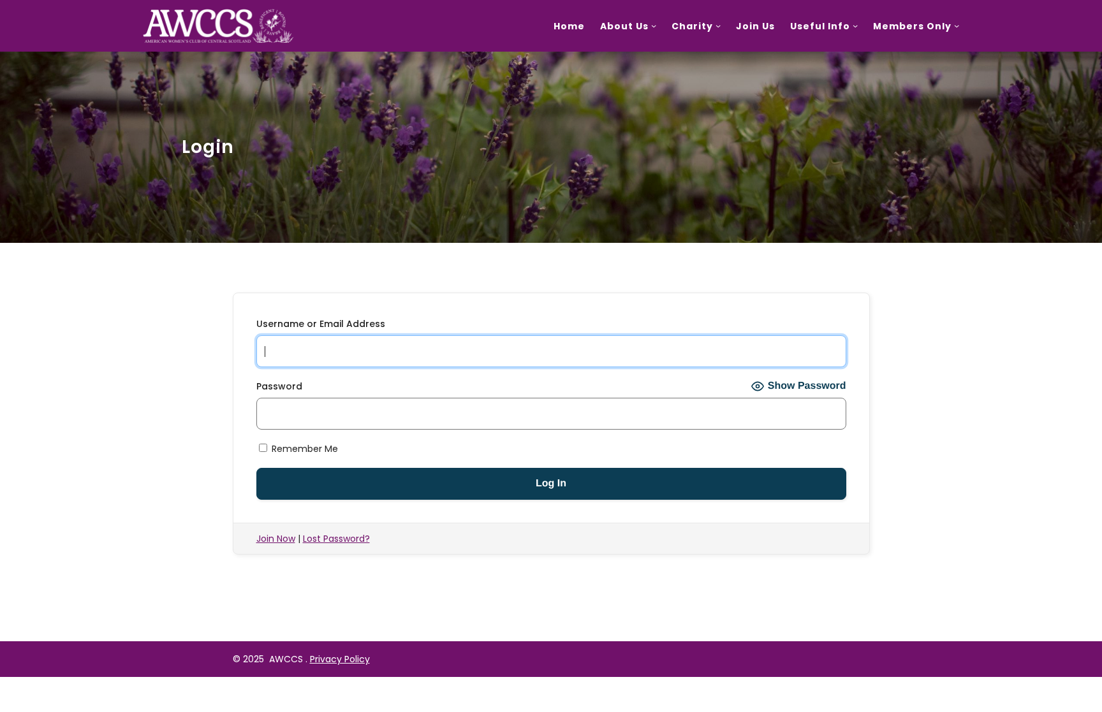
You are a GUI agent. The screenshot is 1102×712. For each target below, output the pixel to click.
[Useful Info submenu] (855, 25)
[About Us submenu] (653, 25)
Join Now (275, 538)
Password (279, 386)
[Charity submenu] (718, 25)
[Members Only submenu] (956, 25)
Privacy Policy (340, 659)
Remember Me (303, 448)
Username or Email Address (320, 323)
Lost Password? (336, 538)
